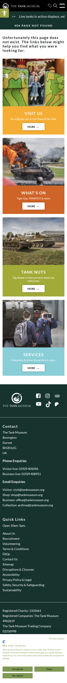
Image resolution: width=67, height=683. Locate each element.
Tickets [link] (50, 5)
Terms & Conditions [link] (16, 549)
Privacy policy (56, 638)
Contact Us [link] (10, 559)
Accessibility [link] (11, 574)
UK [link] (5, 453)
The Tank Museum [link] (15, 432)
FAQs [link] (6, 554)
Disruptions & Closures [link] (18, 569)
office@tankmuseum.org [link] (32, 500)
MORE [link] (31, 126)
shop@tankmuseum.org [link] (27, 495)
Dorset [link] (7, 443)
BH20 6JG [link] (9, 448)
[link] (4, 13)
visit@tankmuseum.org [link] (28, 490)
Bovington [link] (10, 437)
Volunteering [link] (11, 544)
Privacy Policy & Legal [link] (17, 580)
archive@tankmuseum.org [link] (35, 505)
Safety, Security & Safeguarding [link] (23, 585)
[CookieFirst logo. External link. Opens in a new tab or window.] (4, 641)
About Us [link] (9, 533)
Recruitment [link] (11, 538)
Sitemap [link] (8, 564)
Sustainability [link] (12, 590)
